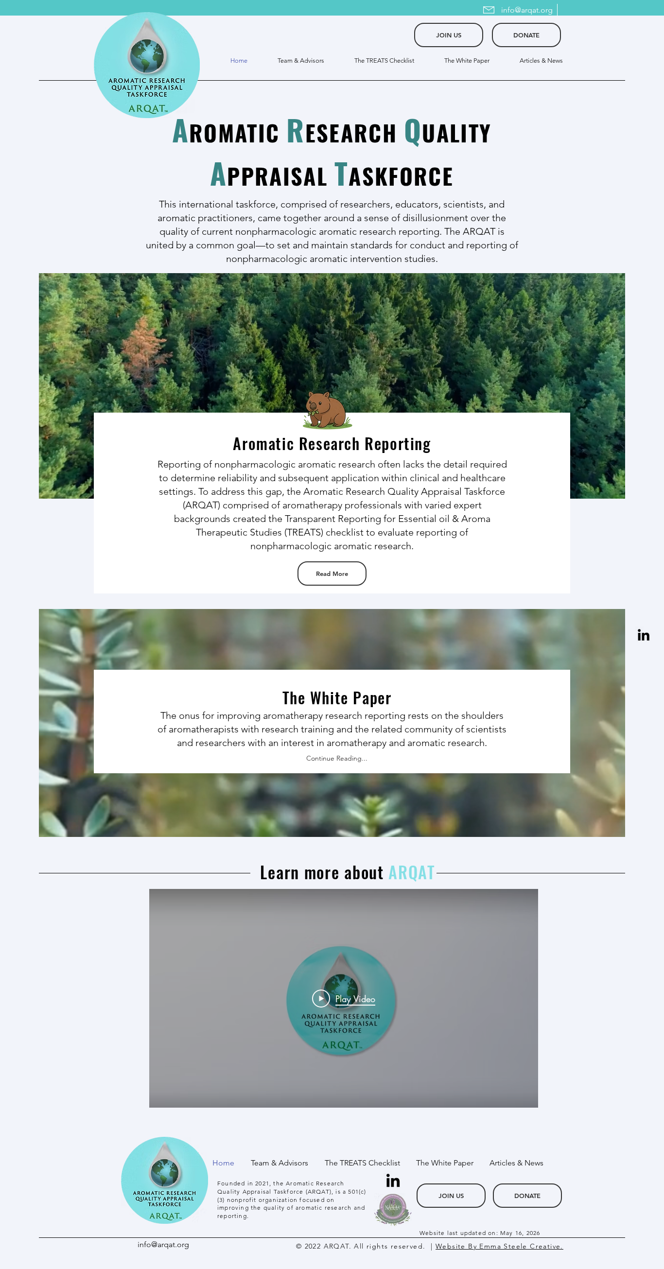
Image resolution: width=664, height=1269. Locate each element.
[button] (376, 61)
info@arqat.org (527, 10)
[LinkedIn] (643, 634)
